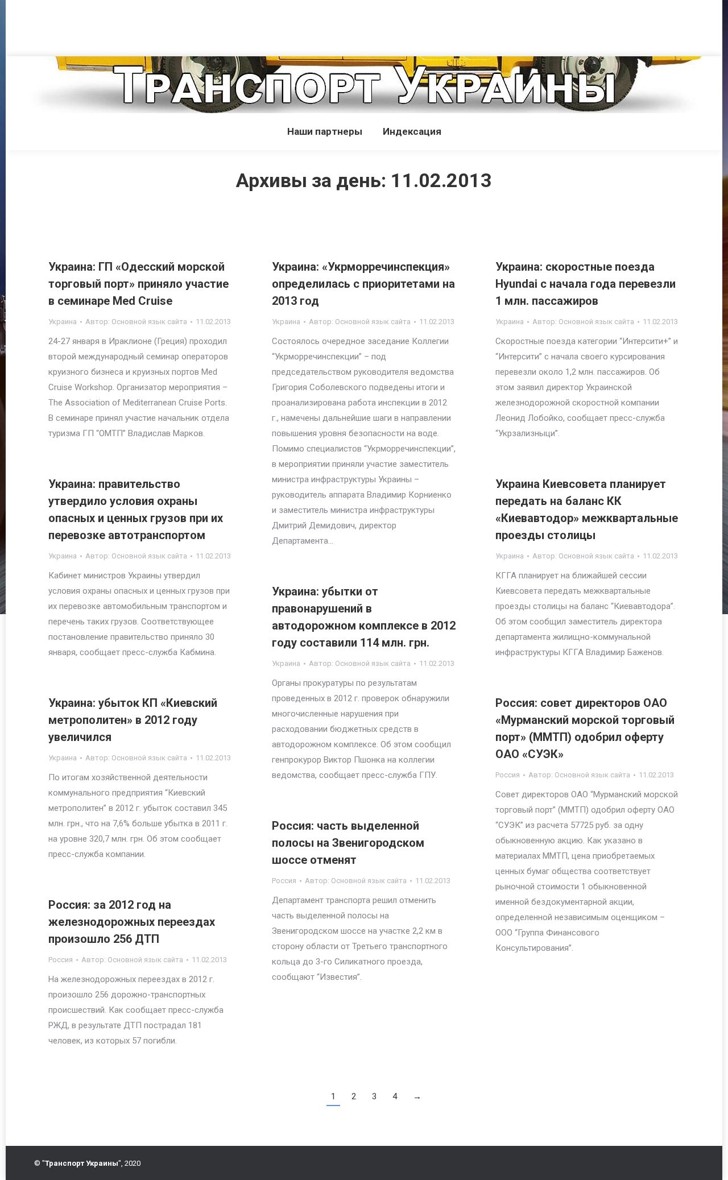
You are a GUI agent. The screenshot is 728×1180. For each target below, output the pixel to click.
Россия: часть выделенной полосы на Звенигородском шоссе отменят (348, 843)
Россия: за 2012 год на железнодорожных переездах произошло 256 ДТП (131, 922)
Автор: (136, 321)
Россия (507, 775)
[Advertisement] (207, 25)
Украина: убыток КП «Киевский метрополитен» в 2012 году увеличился (132, 720)
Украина (62, 321)
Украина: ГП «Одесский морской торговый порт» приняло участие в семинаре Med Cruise (138, 284)
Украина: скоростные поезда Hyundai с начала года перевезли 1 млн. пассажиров (585, 284)
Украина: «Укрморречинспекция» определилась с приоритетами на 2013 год (363, 284)
